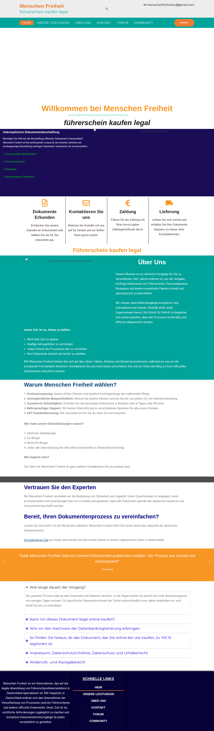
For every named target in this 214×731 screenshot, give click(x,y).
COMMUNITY (143, 23)
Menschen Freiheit (42, 6)
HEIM (27, 23)
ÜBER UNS (83, 23)
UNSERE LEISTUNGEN (52, 23)
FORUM (122, 23)
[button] (107, 9)
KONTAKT (104, 23)
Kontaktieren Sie (36, 540)
